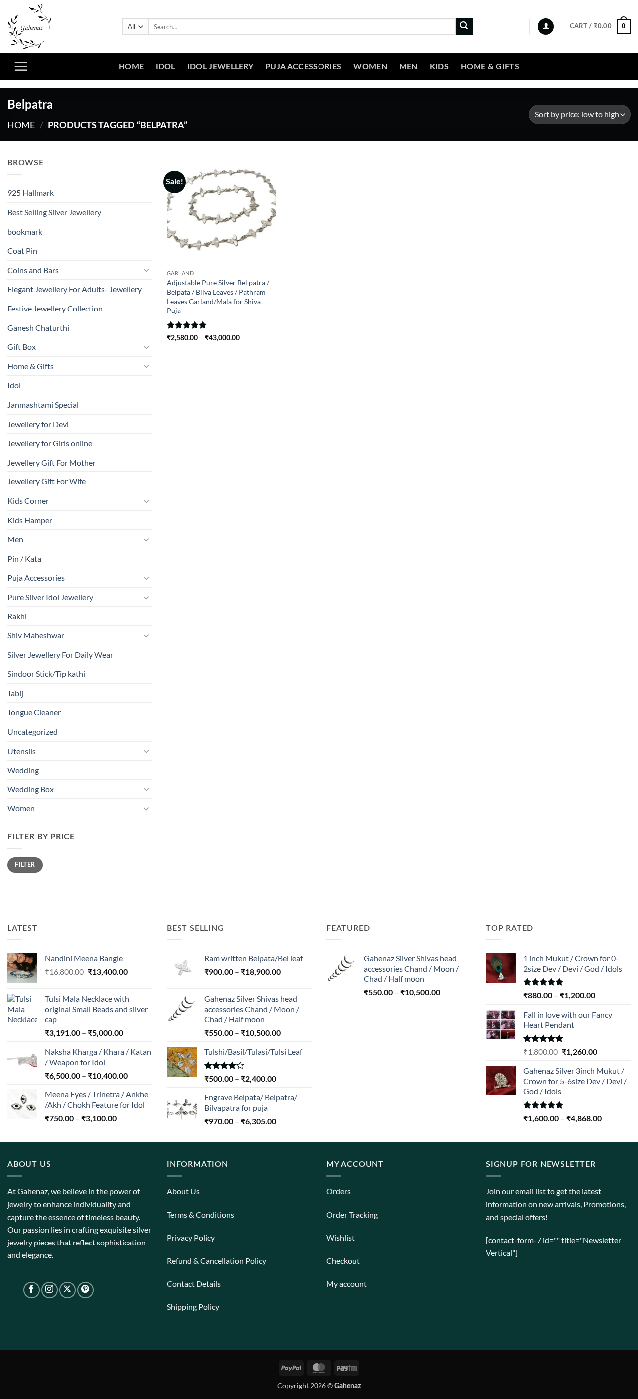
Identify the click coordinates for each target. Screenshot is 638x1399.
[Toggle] (146, 270)
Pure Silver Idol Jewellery (50, 597)
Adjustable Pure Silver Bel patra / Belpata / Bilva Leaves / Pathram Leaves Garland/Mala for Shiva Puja (218, 296)
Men (408, 67)
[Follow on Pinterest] (85, 1290)
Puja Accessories (303, 67)
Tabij (15, 693)
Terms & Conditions (200, 1214)
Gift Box (21, 346)
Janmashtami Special (43, 404)
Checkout (343, 1260)
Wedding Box (30, 789)
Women (370, 67)
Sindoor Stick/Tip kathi (46, 673)
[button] (546, 26)
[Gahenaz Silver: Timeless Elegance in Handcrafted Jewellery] (57, 26)
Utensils (21, 751)
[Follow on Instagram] (49, 1290)
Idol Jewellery (220, 67)
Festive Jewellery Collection (55, 308)
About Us (183, 1191)
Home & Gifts (490, 67)
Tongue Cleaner (34, 712)
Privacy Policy (191, 1237)
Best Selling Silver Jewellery (54, 212)
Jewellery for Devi (38, 424)
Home (131, 67)
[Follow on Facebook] (31, 1290)
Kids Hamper (29, 520)
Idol (165, 67)
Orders (338, 1191)
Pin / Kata (24, 558)
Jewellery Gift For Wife (46, 481)
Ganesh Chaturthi (38, 327)
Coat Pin (22, 250)
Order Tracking (352, 1214)
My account (346, 1283)
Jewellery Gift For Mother (51, 462)
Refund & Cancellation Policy (216, 1260)
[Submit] (464, 26)
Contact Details (194, 1283)
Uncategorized (32, 731)
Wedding (23, 770)
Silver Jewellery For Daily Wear (60, 654)
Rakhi (17, 616)
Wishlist (340, 1237)
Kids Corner (28, 500)
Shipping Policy (193, 1306)
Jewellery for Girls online (49, 443)
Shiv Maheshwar (35, 635)
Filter (25, 865)
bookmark (24, 231)
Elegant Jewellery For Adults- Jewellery (74, 289)
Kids (439, 67)
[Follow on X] (67, 1290)
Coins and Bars (33, 270)
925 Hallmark (30, 192)
